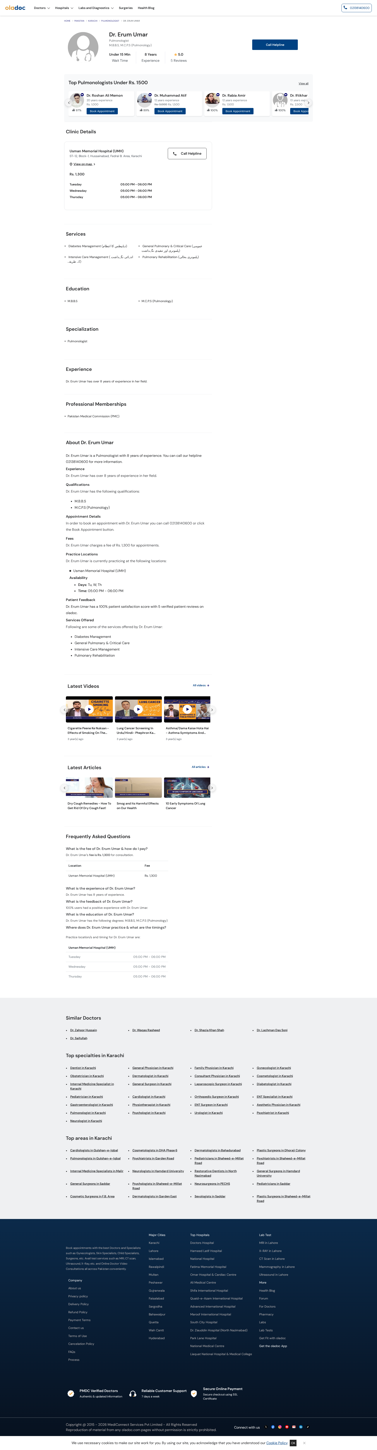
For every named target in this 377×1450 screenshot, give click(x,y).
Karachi (92, 20)
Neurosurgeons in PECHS (212, 1184)
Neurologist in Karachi (86, 1121)
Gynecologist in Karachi (274, 1068)
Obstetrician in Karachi (87, 1076)
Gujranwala (157, 1291)
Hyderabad (157, 1338)
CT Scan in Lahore (272, 1259)
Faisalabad (156, 1298)
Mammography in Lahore (277, 1267)
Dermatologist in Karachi (150, 1076)
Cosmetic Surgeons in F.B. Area (92, 1196)
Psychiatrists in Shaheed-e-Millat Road (281, 1160)
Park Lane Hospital (203, 1338)
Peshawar (156, 1282)
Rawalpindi (156, 1267)
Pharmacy (266, 1314)
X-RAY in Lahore (270, 1251)
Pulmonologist (110, 20)
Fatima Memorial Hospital (208, 1267)
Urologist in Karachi (209, 1113)
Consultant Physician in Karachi (217, 1076)
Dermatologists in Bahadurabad (218, 1150)
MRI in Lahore (268, 1243)
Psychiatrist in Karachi (273, 1113)
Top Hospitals (199, 1235)
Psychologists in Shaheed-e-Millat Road (157, 1186)
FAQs (71, 1352)
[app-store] (279, 1359)
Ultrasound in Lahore (273, 1275)
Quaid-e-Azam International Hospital (216, 1298)
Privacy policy (78, 1296)
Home (67, 20)
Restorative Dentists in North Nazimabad (216, 1173)
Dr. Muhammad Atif (170, 95)
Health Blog (267, 1291)
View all (303, 83)
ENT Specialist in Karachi (275, 1097)
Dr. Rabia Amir (233, 95)
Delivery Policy (78, 1304)
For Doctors (267, 1306)
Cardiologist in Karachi (148, 1097)
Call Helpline (190, 153)
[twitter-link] (265, 1427)
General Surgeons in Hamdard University (278, 1173)
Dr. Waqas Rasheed (146, 1030)
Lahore (153, 1251)
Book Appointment (102, 111)
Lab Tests (266, 1330)
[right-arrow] (308, 102)
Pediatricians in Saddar (273, 1184)
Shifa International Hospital (209, 1291)
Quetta (154, 1322)
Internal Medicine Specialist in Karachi (92, 1086)
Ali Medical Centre (203, 1282)
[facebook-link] (272, 1427)
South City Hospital (203, 1322)
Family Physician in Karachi (214, 1068)
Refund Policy (77, 1312)
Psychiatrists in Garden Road (153, 1158)
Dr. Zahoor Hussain (83, 1030)
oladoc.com (131, 1430)
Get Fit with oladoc (272, 1338)
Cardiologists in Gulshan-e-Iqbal (94, 1150)
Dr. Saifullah (78, 1038)
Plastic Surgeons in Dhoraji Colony (281, 1150)
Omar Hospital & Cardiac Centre (213, 1275)
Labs (262, 1322)
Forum (263, 1298)
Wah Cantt (156, 1330)
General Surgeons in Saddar (90, 1184)
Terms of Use (77, 1336)
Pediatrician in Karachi (86, 1097)
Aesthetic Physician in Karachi (278, 1105)
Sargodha (155, 1306)
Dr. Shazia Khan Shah (209, 1030)
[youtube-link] (286, 1427)
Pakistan (79, 20)
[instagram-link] (279, 1427)
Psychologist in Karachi (149, 1113)
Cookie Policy (277, 1443)
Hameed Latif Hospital (206, 1251)
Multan (153, 1275)
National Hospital (202, 1259)
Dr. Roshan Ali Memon (105, 95)
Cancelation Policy (81, 1344)
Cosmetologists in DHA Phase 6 (154, 1150)
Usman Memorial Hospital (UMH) (96, 151)
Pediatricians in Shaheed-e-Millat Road (219, 1160)
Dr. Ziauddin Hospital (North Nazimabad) (218, 1330)
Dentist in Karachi (83, 1068)
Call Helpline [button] (275, 45)
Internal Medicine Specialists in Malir (96, 1171)
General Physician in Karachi (152, 1068)
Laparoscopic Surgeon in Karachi (218, 1084)
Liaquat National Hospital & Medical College (221, 1354)
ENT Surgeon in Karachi (211, 1105)
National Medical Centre (207, 1346)
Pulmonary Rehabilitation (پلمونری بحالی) (170, 257)
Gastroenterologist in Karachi (91, 1105)
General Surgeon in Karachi (151, 1084)
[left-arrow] (69, 102)
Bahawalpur (157, 1314)
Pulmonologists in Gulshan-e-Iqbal (95, 1158)
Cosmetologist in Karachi (275, 1076)
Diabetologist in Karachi (274, 1084)
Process (73, 1360)
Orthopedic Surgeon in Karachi (217, 1097)
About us (74, 1288)
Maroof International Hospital (210, 1314)
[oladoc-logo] (15, 8)
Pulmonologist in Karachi (88, 1113)
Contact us (76, 1328)
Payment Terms (79, 1320)
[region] (138, 720)
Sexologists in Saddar (210, 1196)
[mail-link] (293, 1427)
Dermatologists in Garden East (154, 1196)
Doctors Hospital (202, 1243)
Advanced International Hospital (212, 1306)
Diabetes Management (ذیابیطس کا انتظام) (98, 246)
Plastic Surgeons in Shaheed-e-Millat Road (283, 1198)
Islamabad (156, 1259)
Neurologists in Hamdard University (158, 1171)
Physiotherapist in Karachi (151, 1105)
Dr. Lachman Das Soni (272, 1030)
